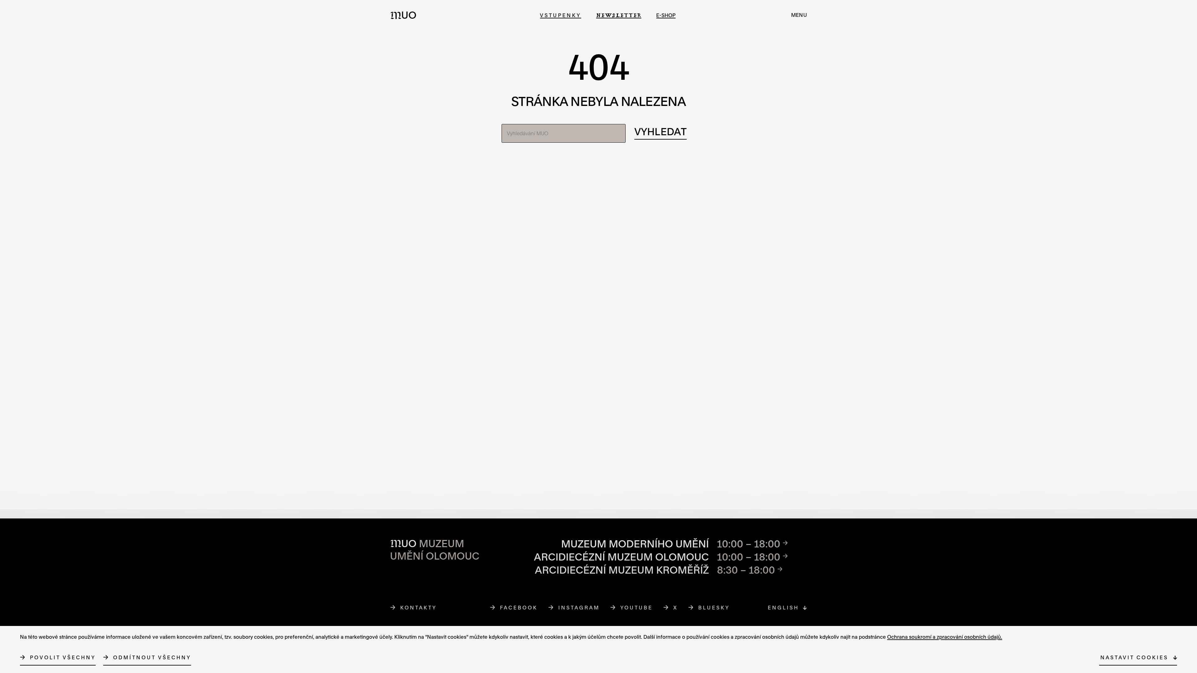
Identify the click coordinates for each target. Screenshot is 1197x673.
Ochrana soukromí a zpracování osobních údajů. (944, 637)
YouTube (636, 607)
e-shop (665, 15)
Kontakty (418, 607)
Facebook (519, 607)
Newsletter (618, 15)
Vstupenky (560, 15)
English (783, 607)
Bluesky (714, 607)
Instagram (579, 607)
